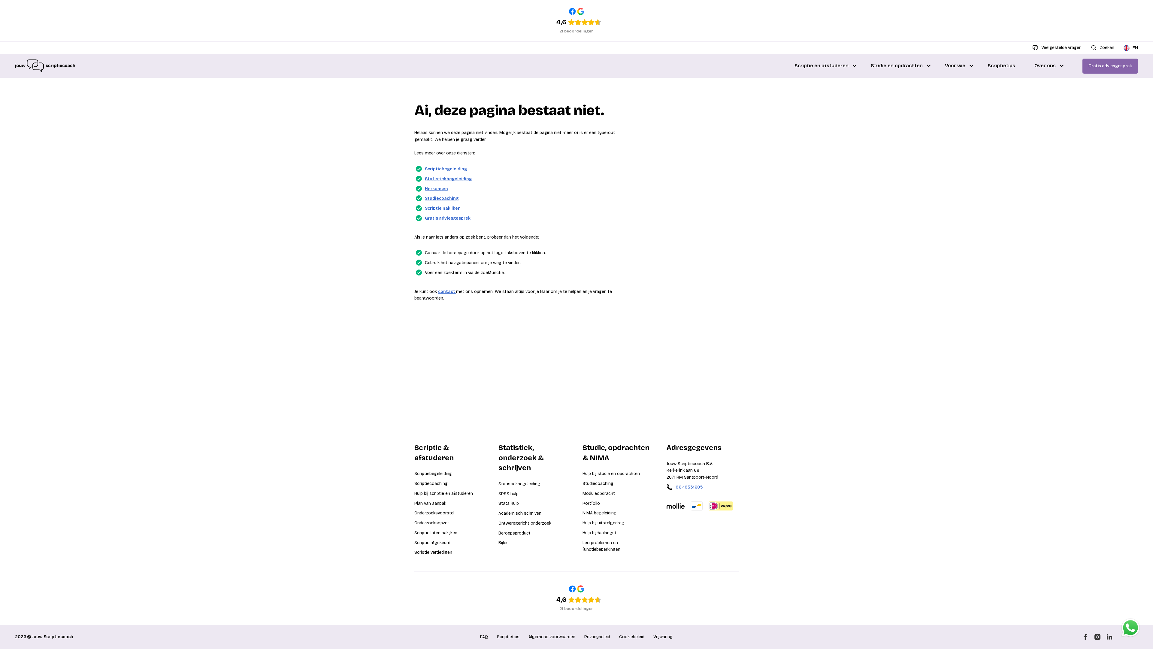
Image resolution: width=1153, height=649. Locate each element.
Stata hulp (508, 503)
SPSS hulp (508, 493)
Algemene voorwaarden (551, 636)
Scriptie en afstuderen (821, 66)
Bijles (503, 542)
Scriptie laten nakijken (435, 532)
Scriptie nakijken (443, 208)
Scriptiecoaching (431, 483)
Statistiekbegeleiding (448, 178)
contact (447, 291)
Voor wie (955, 66)
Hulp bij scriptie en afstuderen (443, 493)
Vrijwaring (663, 636)
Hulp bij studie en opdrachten (611, 473)
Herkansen (436, 188)
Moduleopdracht (599, 493)
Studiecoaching (441, 198)
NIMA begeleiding (599, 513)
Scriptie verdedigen (433, 552)
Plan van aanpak (430, 503)
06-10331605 (689, 487)
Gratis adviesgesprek (1110, 66)
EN (1135, 47)
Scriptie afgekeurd (432, 542)
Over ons (1045, 66)
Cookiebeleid (631, 636)
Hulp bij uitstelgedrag (603, 523)
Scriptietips (1001, 66)
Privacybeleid (597, 636)
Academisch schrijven (519, 513)
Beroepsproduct (514, 533)
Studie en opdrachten (897, 66)
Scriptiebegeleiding (446, 169)
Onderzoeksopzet (431, 523)
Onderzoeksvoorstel (434, 513)
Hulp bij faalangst (599, 532)
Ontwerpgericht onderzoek (524, 523)
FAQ (484, 636)
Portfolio (591, 503)
